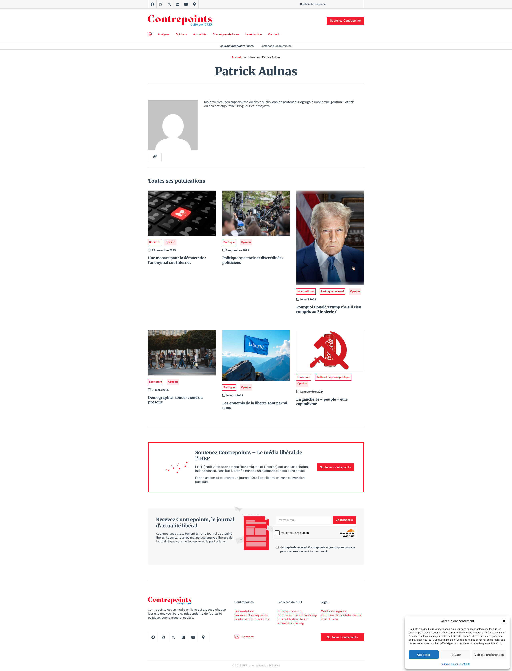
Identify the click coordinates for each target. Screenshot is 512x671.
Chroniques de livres (226, 34)
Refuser (455, 655)
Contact (273, 34)
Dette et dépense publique (333, 377)
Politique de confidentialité (455, 663)
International (305, 291)
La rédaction (253, 34)
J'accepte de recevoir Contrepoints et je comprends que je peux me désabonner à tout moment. (317, 549)
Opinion (170, 242)
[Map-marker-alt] (194, 4)
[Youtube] (186, 4)
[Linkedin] (177, 4)
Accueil (236, 57)
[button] (504, 621)
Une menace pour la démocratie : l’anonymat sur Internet (177, 260)
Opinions (181, 34)
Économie (155, 382)
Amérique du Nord (332, 291)
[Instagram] (161, 4)
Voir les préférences (489, 655)
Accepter (423, 655)
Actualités (199, 34)
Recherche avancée (313, 4)
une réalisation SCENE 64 (264, 665)
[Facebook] (152, 4)
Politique (229, 242)
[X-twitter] (169, 4)
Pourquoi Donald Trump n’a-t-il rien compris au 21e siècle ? (328, 309)
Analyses (163, 34)
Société (154, 242)
